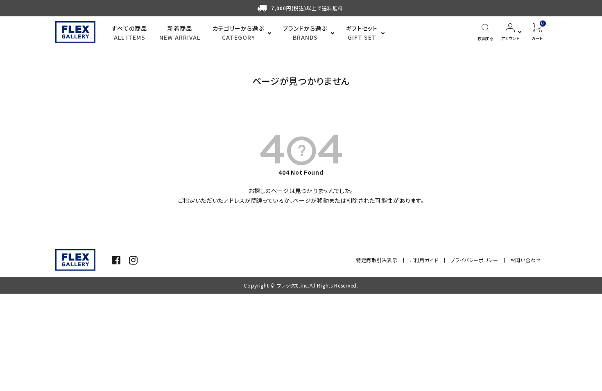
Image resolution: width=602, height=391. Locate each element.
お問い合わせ (525, 259)
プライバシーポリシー (474, 259)
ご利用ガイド (424, 259)
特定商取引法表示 (377, 259)
